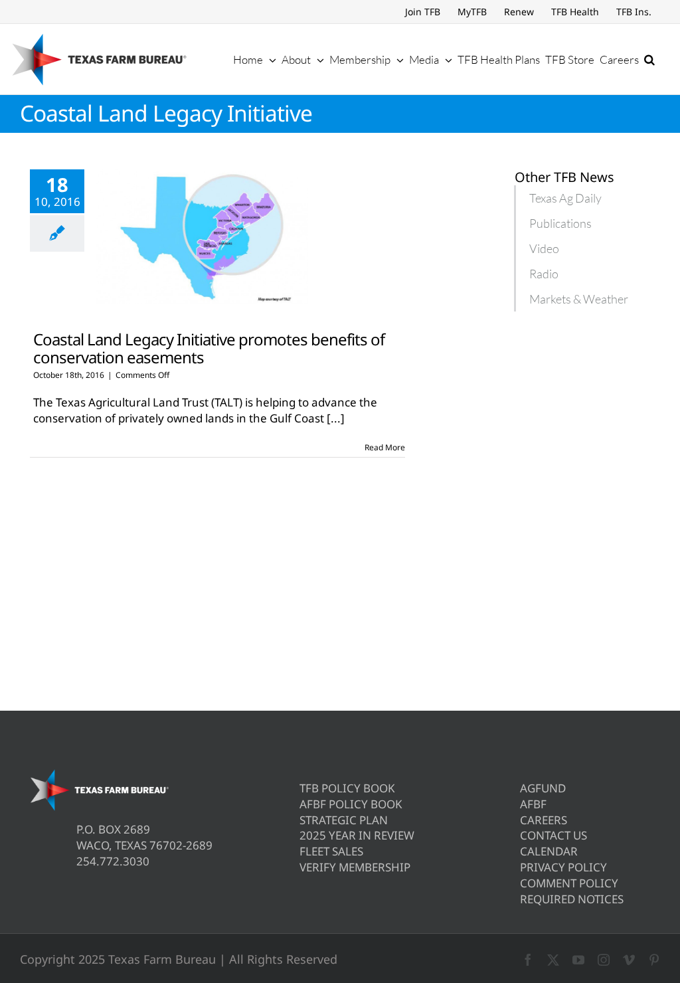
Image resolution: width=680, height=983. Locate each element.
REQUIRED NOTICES (572, 899)
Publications (560, 223)
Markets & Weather (578, 299)
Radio (543, 273)
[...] (336, 418)
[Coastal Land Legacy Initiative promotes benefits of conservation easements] (202, 236)
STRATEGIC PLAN (343, 820)
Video (544, 248)
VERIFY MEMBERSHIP (354, 867)
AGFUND (543, 788)
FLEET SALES (331, 851)
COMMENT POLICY (569, 883)
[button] (649, 59)
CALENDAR (549, 851)
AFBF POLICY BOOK (350, 804)
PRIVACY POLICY (563, 867)
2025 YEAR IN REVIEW (356, 835)
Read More (385, 447)
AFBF (533, 804)
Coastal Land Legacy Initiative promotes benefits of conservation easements (208, 348)
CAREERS (543, 820)
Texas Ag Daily (565, 198)
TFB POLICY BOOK (347, 788)
